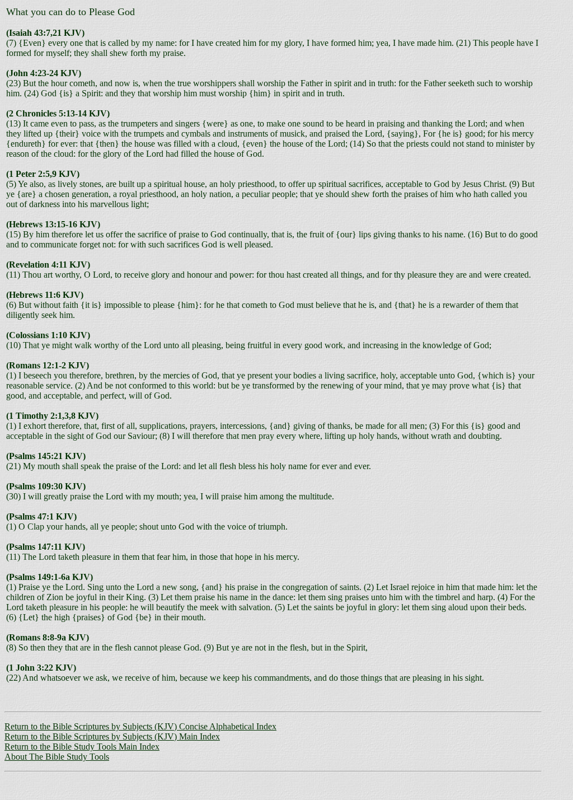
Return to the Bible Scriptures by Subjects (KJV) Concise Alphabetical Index (140, 726)
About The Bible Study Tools (56, 756)
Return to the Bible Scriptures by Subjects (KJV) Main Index (112, 736)
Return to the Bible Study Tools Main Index (81, 746)
